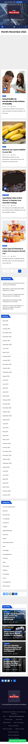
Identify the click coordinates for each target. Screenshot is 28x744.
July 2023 (5, 423)
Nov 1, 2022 (7, 205)
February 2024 (7, 400)
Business (5, 245)
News (4, 562)
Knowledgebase (7, 554)
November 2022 (7, 455)
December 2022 (7, 451)
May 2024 (5, 388)
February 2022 (7, 491)
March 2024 (6, 396)
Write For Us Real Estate (13, 735)
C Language (6, 518)
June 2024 (5, 384)
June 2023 (5, 427)
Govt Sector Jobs (8, 719)
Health (4, 146)
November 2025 (7, 336)
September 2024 (7, 372)
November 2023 (7, 408)
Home (4, 716)
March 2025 (6, 352)
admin (14, 106)
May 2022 (5, 479)
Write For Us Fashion (7, 728)
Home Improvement (8, 542)
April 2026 (5, 324)
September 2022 (7, 463)
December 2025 (7, 332)
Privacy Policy (19, 719)
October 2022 (6, 459)
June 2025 (5, 348)
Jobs (4, 546)
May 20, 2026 (8, 637)
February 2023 (7, 443)
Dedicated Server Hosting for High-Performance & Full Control (12, 664)
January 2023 (6, 447)
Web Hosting (6, 586)
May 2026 (5, 320)
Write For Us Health (20, 728)
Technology (6, 574)
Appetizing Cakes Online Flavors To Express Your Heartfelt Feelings (12, 200)
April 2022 (5, 483)
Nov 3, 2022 (7, 154)
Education (5, 534)
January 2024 (6, 404)
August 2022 (6, 467)
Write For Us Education (13, 725)
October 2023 (6, 411)
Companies (6, 522)
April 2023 (5, 435)
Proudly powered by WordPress (10, 711)
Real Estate (6, 566)
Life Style (5, 558)
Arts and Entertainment (9, 507)
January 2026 (6, 328)
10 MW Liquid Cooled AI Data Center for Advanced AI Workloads (14, 616)
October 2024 (6, 368)
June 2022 (5, 475)
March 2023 (6, 439)
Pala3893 (16, 637)
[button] (25, 26)
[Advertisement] (14, 50)
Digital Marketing (7, 530)
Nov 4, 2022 (7, 106)
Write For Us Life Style (13, 732)
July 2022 (5, 471)
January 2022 (6, 495)
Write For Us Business (19, 722)
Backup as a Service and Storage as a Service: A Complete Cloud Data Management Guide (13, 307)
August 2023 (6, 419)
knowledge (6, 550)
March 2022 (6, 487)
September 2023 (7, 415)
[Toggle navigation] (14, 27)
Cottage (5, 526)
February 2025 (7, 356)
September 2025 (7, 344)
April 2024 (5, 392)
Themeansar (14, 713)
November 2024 (7, 364)
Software (5, 570)
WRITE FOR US (6, 722)
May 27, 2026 (8, 622)
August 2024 (6, 376)
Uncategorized (7, 582)
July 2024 (5, 380)
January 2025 (6, 360)
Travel (4, 578)
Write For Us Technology (13, 738)
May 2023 (5, 431)
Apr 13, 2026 (8, 653)
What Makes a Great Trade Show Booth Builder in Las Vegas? (13, 633)
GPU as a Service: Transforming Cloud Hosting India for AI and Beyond (12, 648)
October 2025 (6, 340)
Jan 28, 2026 (8, 669)
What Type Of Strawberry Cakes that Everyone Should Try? (13, 251)
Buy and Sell (6, 514)
